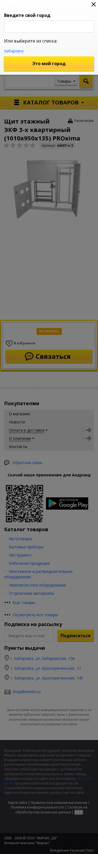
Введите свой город (27, 15)
